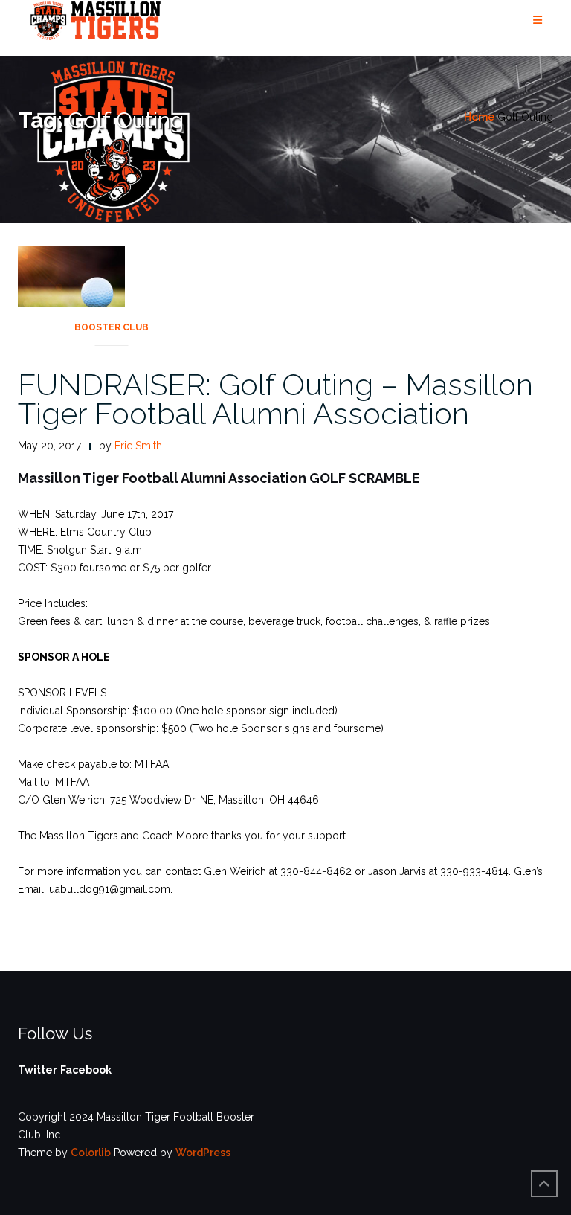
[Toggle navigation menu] (537, 20)
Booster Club (111, 327)
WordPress (202, 1152)
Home (479, 117)
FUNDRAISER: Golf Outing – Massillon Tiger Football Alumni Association (275, 399)
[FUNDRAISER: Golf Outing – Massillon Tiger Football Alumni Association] (71, 298)
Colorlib (91, 1152)
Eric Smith (138, 446)
